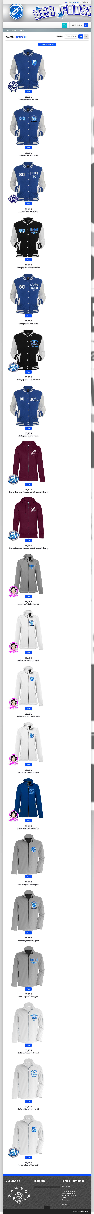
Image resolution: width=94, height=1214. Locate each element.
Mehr (28, 148)
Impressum (65, 1200)
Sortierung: (60, 36)
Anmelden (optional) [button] (72, 2)
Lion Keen (84, 1211)
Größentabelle (66, 1187)
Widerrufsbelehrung (68, 1193)
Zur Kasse (85, 2)
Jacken (21, 30)
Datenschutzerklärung (69, 1195)
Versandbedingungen (69, 1191)
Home (7, 30)
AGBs (64, 1198)
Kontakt (64, 1204)
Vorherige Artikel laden (47, 44)
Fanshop (14, 30)
